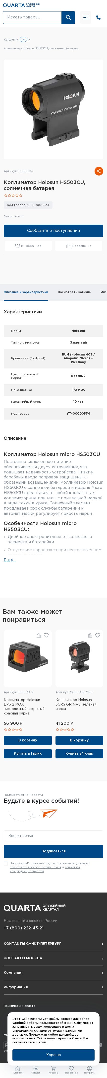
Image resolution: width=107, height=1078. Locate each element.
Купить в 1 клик (28, 753)
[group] (53, 109)
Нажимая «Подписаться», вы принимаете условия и (49, 867)
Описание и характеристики (26, 292)
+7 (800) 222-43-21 (24, 928)
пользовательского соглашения (35, 867)
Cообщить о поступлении (53, 231)
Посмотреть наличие (74, 292)
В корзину (27, 740)
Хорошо (53, 1055)
